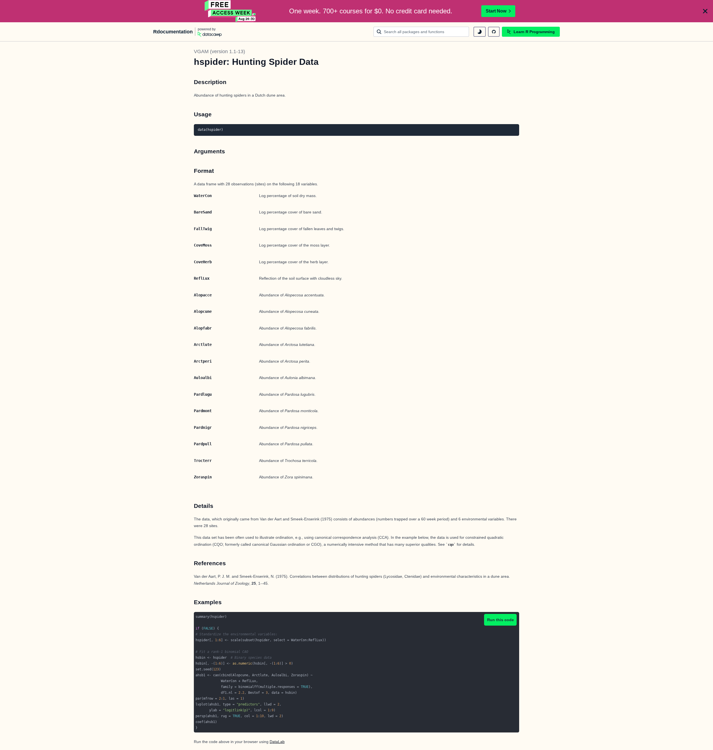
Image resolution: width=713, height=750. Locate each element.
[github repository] (494, 32)
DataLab (277, 741)
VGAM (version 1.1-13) (219, 51)
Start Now (496, 11)
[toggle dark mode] (479, 32)
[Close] (705, 11)
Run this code (500, 620)
